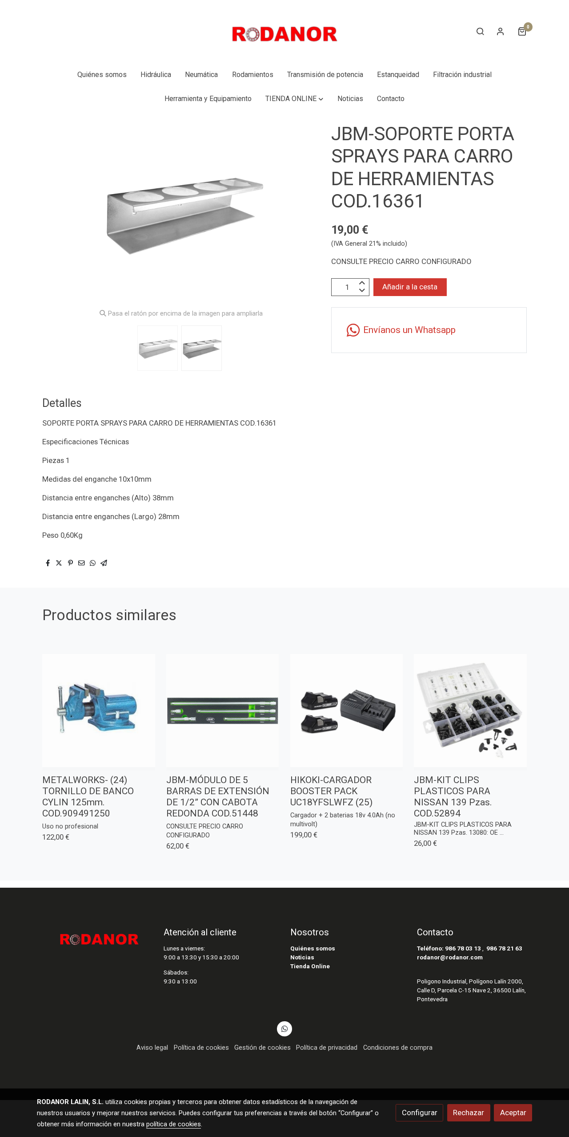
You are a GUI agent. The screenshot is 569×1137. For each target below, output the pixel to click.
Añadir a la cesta (409, 287)
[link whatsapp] (284, 1028)
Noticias (302, 957)
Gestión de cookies (262, 1048)
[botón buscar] (480, 31)
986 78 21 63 (504, 948)
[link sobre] (94, 936)
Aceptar (513, 1112)
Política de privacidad (326, 1048)
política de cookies (173, 1124)
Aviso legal (152, 1048)
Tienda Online (310, 966)
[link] (284, 31)
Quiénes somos (312, 948)
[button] (294, 99)
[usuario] (500, 31)
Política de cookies (201, 1048)
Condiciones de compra (398, 1048)
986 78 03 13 (463, 948)
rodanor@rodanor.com (450, 957)
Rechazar (468, 1112)
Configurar (419, 1112)
